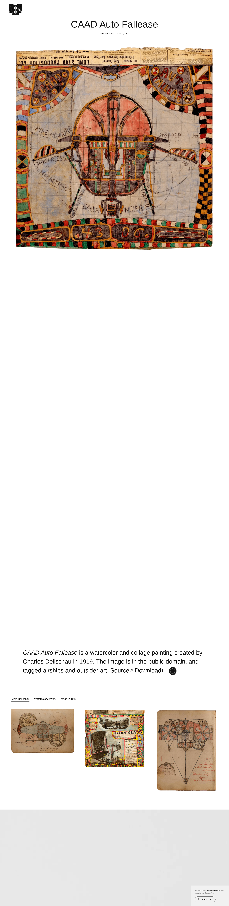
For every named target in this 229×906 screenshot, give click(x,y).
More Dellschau (20, 698)
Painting (162, 652)
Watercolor (104, 652)
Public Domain (166, 661)
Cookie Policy (210, 893)
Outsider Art (92, 670)
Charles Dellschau (111, 34)
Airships (53, 670)
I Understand (205, 899)
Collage (140, 652)
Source (119, 670)
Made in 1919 (68, 698)
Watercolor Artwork (45, 698)
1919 (86, 661)
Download (148, 670)
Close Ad (212, 548)
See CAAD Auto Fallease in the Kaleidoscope (172, 671)
